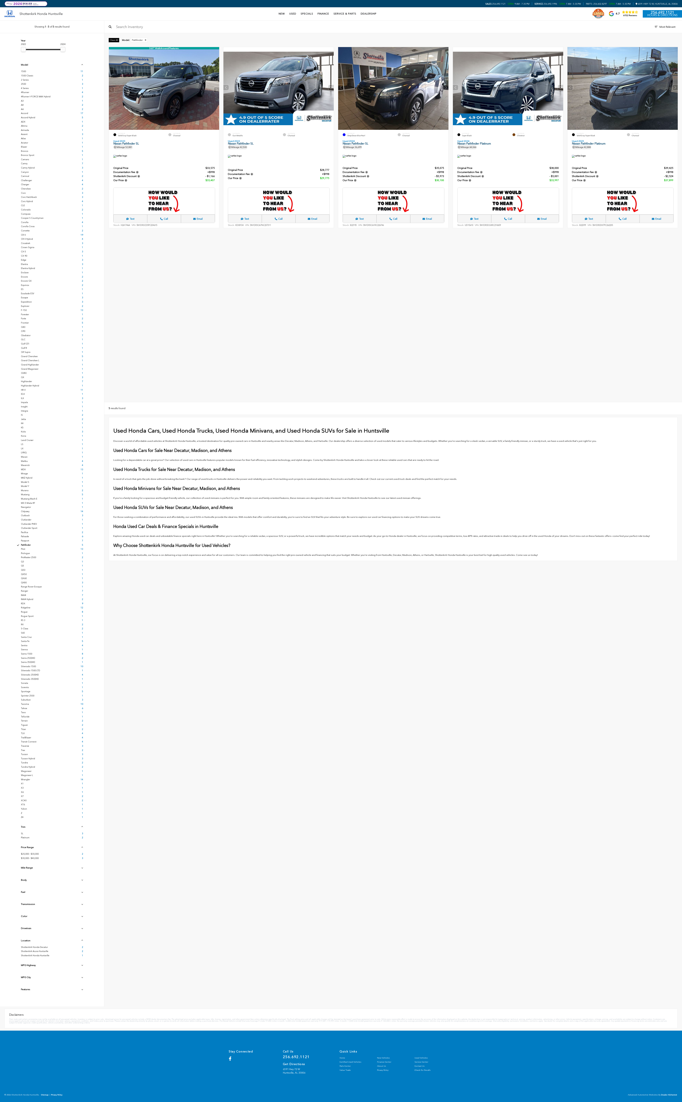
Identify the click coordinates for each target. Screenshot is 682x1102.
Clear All (114, 40)
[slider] (23, 49)
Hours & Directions (662, 15)
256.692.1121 (495, 4)
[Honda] (9, 14)
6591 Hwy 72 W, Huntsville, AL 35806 (657, 4)
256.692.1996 (545, 4)
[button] (216, 90)
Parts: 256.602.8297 (596, 4)
